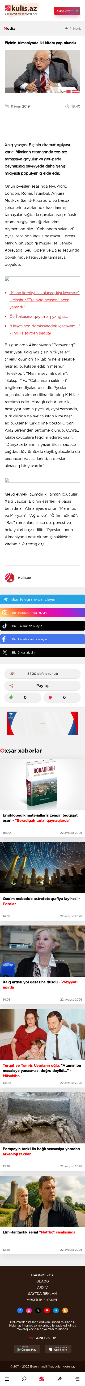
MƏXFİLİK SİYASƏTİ (42, 1300)
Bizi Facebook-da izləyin (29, 639)
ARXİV (42, 1287)
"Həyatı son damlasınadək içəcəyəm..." (44, 329)
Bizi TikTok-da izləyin (27, 626)
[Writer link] (59, 1379)
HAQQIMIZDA (42, 1275)
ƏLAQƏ (42, 1281)
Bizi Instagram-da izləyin (29, 612)
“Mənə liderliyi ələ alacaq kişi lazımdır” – (44, 300)
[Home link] (41, 1379)
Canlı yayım (65, 11)
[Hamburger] (7, 1379)
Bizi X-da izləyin (23, 652)
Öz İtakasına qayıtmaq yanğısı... (38, 316)
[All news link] (77, 1379)
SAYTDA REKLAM (42, 1294)
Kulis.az (24, 578)
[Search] (24, 1379)
